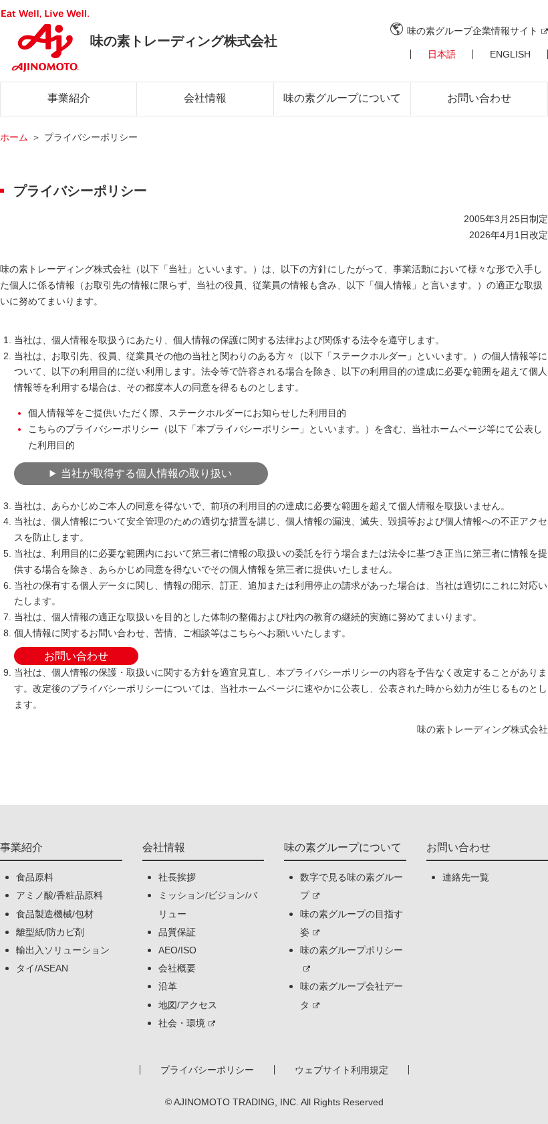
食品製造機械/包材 (55, 914)
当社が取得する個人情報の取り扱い (146, 473)
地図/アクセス (187, 1005)
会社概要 (177, 968)
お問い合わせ (479, 98)
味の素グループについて (342, 98)
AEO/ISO (177, 950)
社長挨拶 (177, 877)
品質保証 (177, 932)
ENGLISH (510, 54)
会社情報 (205, 98)
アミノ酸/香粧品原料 (59, 895)
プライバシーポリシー (207, 1069)
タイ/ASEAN (42, 968)
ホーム (14, 137)
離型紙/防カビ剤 (50, 932)
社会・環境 (181, 1023)
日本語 (442, 54)
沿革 (167, 986)
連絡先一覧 (465, 877)
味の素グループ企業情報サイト (472, 30)
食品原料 (34, 877)
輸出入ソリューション (63, 950)
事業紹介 (68, 98)
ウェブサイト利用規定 (341, 1069)
